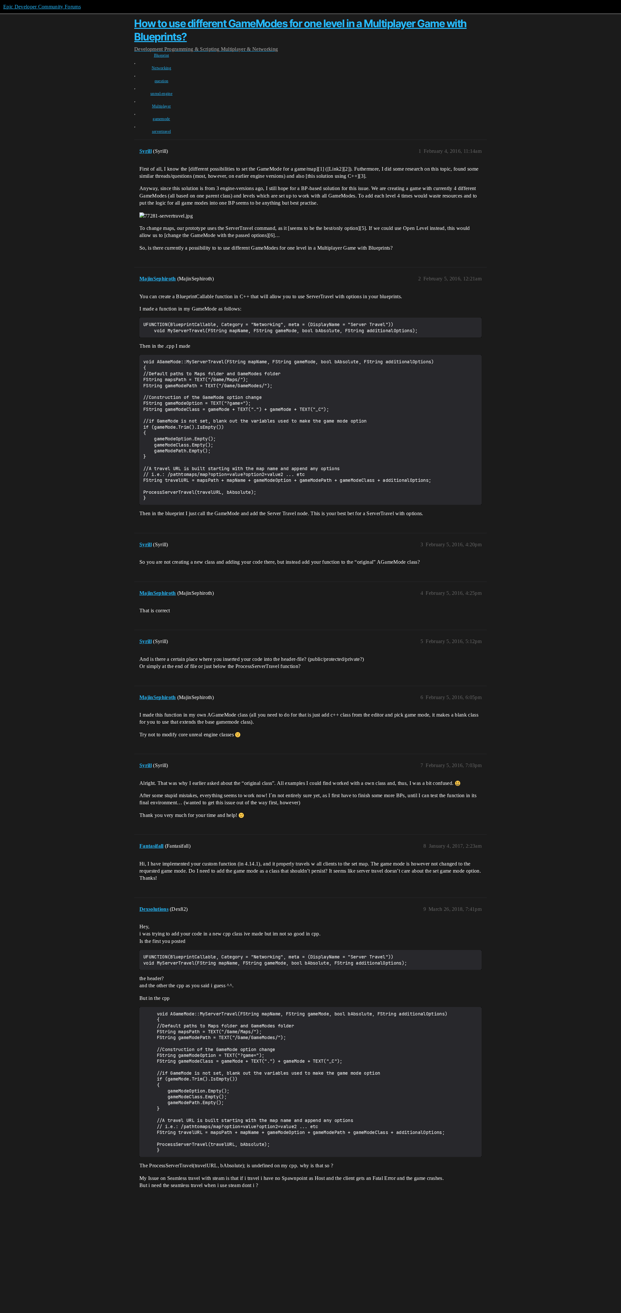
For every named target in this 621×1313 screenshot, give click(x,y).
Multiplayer (161, 106)
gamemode (161, 119)
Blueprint (161, 55)
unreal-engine (161, 93)
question (162, 81)
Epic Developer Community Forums (42, 6)
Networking (161, 68)
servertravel (161, 131)
